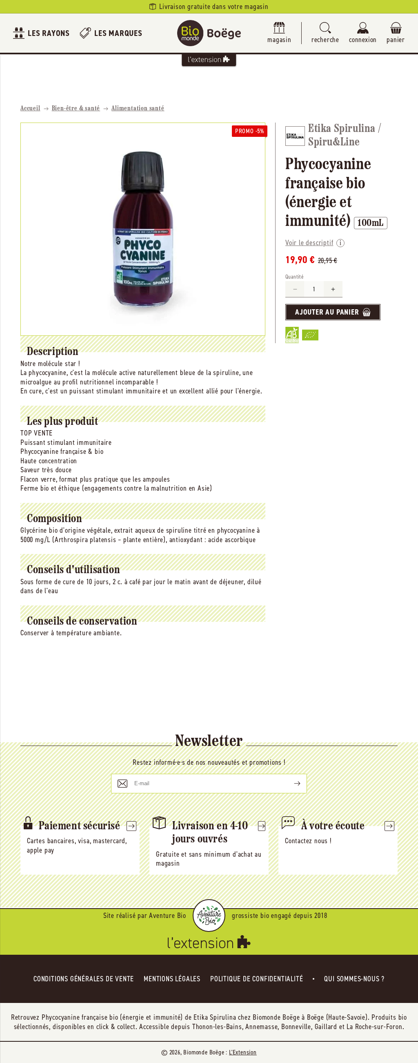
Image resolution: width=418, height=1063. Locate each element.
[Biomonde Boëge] (209, 33)
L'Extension (243, 1052)
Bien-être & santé (76, 108)
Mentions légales (172, 979)
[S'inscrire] (290, 783)
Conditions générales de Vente (83, 979)
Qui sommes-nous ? (354, 979)
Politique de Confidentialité (256, 979)
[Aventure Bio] (209, 915)
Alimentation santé (137, 108)
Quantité (294, 277)
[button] (325, 33)
